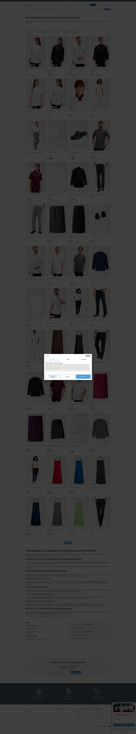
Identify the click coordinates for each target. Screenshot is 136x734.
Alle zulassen (83, 376)
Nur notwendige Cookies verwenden (52, 377)
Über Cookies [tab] (83, 359)
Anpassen (67, 376)
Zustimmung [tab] (52, 359)
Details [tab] (68, 359)
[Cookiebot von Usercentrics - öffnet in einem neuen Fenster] (86, 356)
